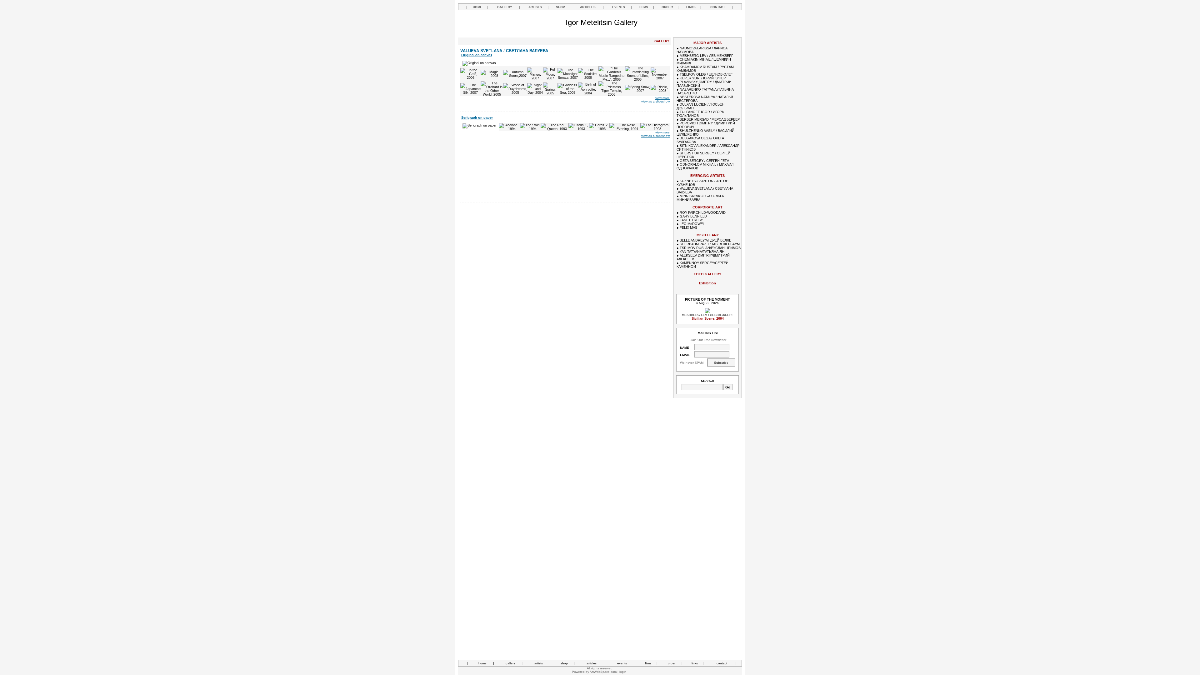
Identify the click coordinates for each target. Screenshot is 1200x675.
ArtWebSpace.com (603, 671)
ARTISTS (535, 7)
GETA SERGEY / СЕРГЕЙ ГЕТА (704, 160)
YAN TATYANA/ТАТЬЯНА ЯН (702, 251)
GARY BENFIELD (693, 216)
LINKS (691, 7)
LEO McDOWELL (693, 224)
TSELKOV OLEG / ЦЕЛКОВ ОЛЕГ (706, 74)
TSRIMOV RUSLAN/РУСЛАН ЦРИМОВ (710, 248)
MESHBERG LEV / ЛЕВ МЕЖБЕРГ (706, 56)
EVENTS (618, 7)
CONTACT (717, 7)
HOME (477, 7)
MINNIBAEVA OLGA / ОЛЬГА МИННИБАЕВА (700, 198)
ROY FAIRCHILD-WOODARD (703, 212)
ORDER (667, 7)
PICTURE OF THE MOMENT (707, 299)
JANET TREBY (691, 220)
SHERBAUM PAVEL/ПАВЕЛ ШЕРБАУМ (710, 244)
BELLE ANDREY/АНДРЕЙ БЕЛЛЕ (705, 240)
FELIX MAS (688, 227)
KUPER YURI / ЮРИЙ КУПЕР (703, 78)
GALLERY (504, 7)
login (622, 671)
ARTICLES (588, 7)
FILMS (643, 7)
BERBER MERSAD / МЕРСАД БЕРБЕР (710, 119)
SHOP (560, 7)
